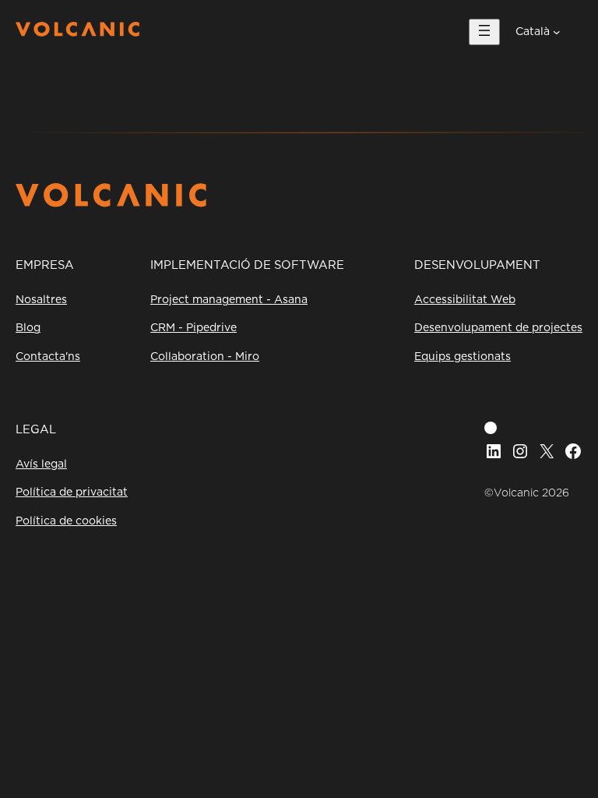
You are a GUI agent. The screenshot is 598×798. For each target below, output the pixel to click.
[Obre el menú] (484, 32)
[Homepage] (77, 32)
